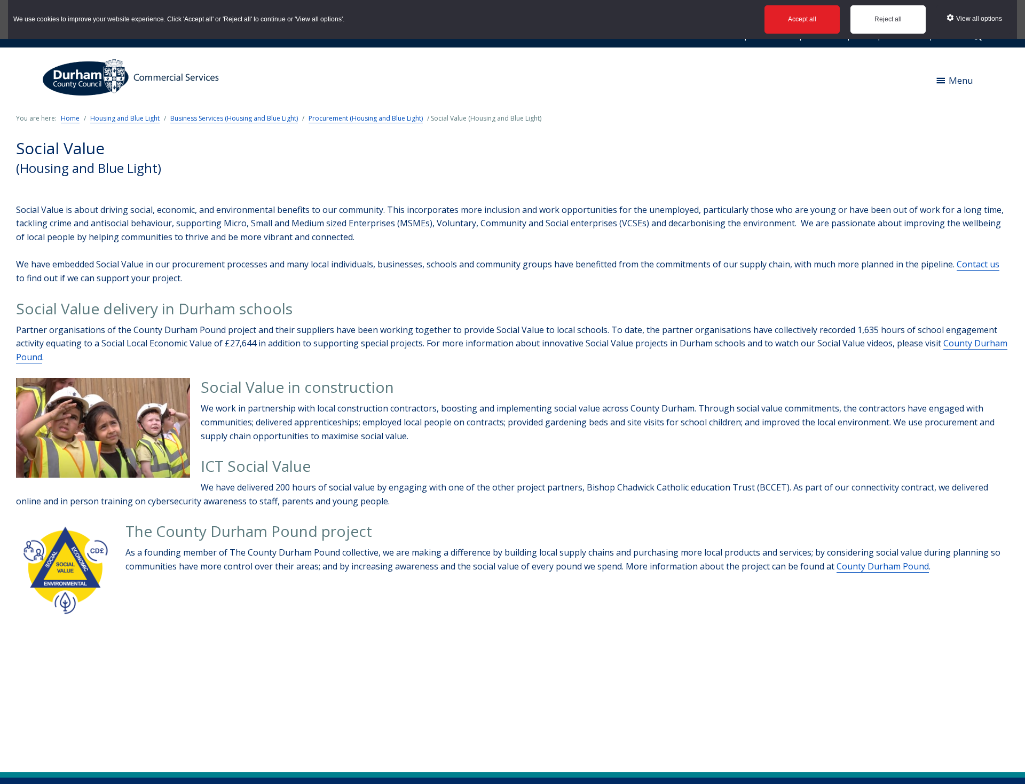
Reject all (888, 19)
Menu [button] (961, 80)
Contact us (978, 264)
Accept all (802, 19)
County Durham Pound (883, 566)
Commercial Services (134, 80)
